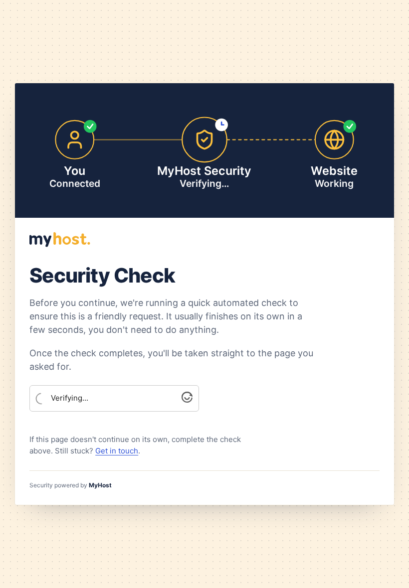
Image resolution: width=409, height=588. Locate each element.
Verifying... (69, 398)
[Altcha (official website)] (187, 400)
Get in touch (116, 450)
